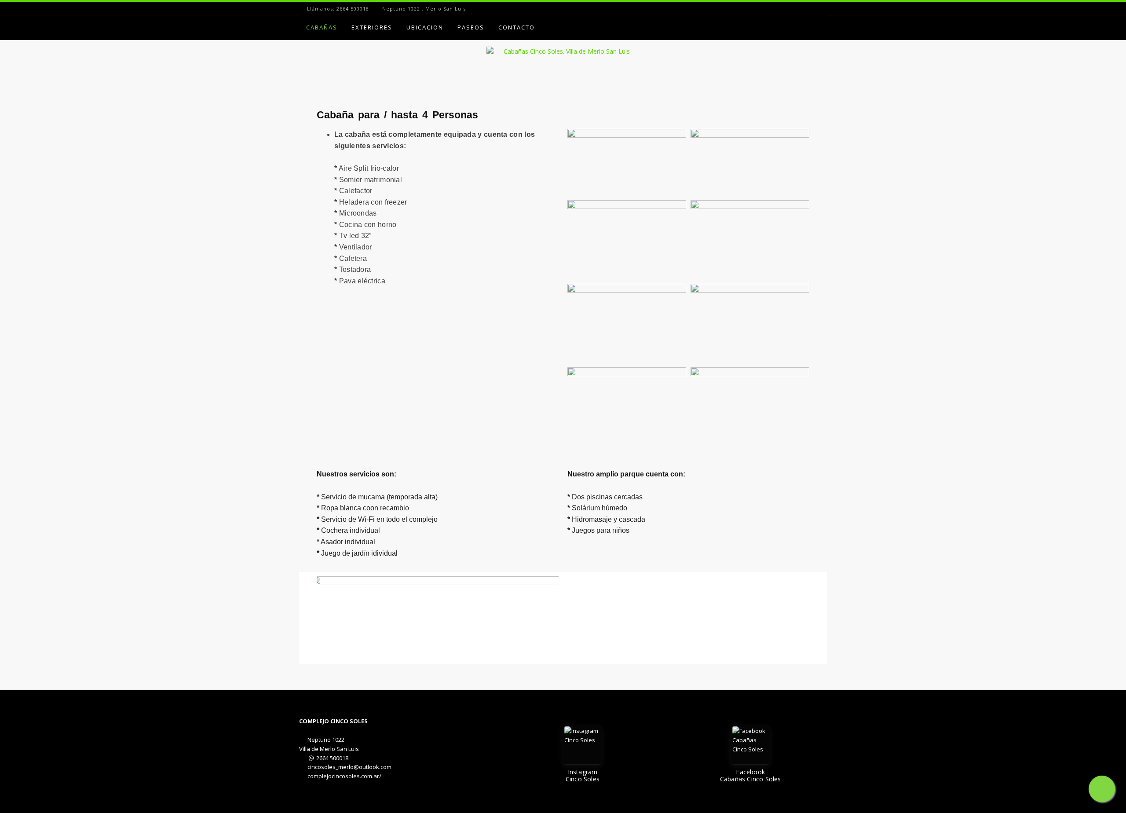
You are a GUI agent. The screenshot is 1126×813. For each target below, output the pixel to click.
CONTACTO (516, 27)
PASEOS (470, 27)
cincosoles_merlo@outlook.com (349, 767)
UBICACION (424, 27)
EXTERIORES (371, 27)
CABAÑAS (321, 27)
